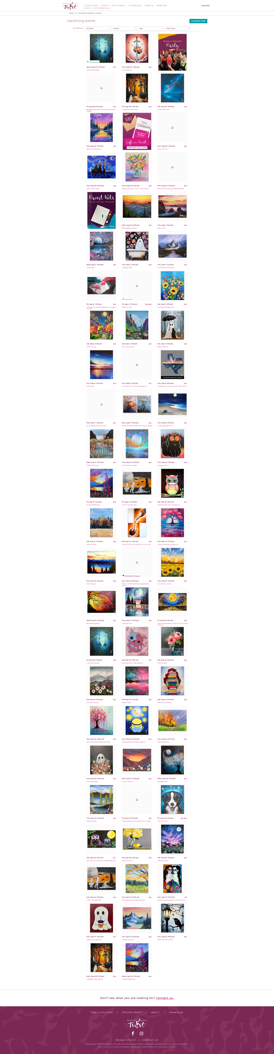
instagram (141, 1033)
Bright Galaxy (126, 702)
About (155, 1012)
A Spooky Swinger (93, 70)
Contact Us (150, 1040)
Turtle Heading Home (165, 426)
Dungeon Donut (163, 465)
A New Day (90, 386)
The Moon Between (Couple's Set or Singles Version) (173, 624)
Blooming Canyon (128, 347)
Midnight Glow (162, 781)
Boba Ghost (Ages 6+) (94, 940)
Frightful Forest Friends (130, 109)
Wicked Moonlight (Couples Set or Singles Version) (101, 308)
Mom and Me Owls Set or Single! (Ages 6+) (101, 860)
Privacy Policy (126, 1040)
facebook (133, 1033)
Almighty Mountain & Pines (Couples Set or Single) (101, 110)
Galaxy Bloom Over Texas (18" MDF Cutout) (172, 386)
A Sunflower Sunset (164, 584)
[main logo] (70, 2)
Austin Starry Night (93, 188)
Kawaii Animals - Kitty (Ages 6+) (132, 663)
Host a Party (118, 6)
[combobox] (98, 28)
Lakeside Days (92, 821)
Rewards (205, 6)
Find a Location (102, 1012)
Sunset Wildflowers (93, 505)
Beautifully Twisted (93, 623)
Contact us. (165, 998)
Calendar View (198, 21)
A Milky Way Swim (164, 109)
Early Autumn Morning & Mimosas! (133, 900)
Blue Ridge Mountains (129, 228)
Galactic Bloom (163, 860)
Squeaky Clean (127, 267)
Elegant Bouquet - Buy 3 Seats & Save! (135, 188)
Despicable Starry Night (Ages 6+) (133, 742)
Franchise (161, 6)
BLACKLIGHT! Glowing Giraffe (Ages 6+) (171, 188)
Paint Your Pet (162, 149)
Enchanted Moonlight (129, 465)
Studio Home (91, 6)
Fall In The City (91, 347)
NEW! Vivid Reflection (94, 149)
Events (105, 6)
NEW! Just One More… (165, 702)
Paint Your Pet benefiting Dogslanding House (135, 584)
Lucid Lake (90, 267)
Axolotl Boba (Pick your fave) (96, 426)
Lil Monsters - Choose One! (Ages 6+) (134, 386)
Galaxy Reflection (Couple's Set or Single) (136, 821)
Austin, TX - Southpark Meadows (97, 8)
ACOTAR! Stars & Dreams (166, 267)
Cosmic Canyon (127, 781)
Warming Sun (91, 584)
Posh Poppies (162, 663)
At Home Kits (135, 6)
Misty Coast (161, 228)
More (148, 6)
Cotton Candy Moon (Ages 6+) (168, 544)
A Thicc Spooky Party (129, 505)
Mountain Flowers (93, 702)
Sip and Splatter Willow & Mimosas (98, 742)
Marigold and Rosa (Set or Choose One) (171, 900)
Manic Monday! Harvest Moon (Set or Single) (137, 426)
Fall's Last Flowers (93, 465)
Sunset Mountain (128, 940)
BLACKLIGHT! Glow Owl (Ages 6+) (169, 505)
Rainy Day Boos (163, 347)
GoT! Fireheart (127, 70)
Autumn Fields (91, 544)
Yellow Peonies (127, 860)
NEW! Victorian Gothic (165, 940)
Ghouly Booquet (92, 781)
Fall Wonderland (163, 742)
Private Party (132, 1012)
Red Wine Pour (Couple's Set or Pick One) (136, 544)
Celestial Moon (127, 623)
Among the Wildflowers (166, 307)
